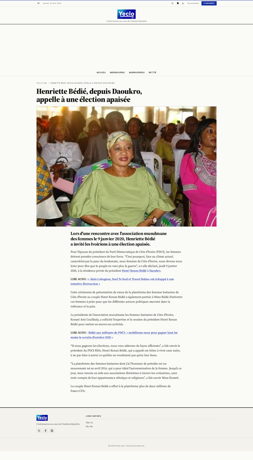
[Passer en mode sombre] (183, 3)
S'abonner (209, 3)
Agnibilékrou (137, 72)
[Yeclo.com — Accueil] (42, 418)
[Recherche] (172, 3)
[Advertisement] (126, 46)
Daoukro (155, 271)
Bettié (152, 72)
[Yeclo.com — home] (126, 14)
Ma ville (89, 426)
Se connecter (193, 3)
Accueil (101, 72)
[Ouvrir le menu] (38, 3)
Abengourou (117, 72)
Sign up (89, 422)
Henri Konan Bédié (134, 271)
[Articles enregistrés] (178, 3)
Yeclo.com (41, 83)
